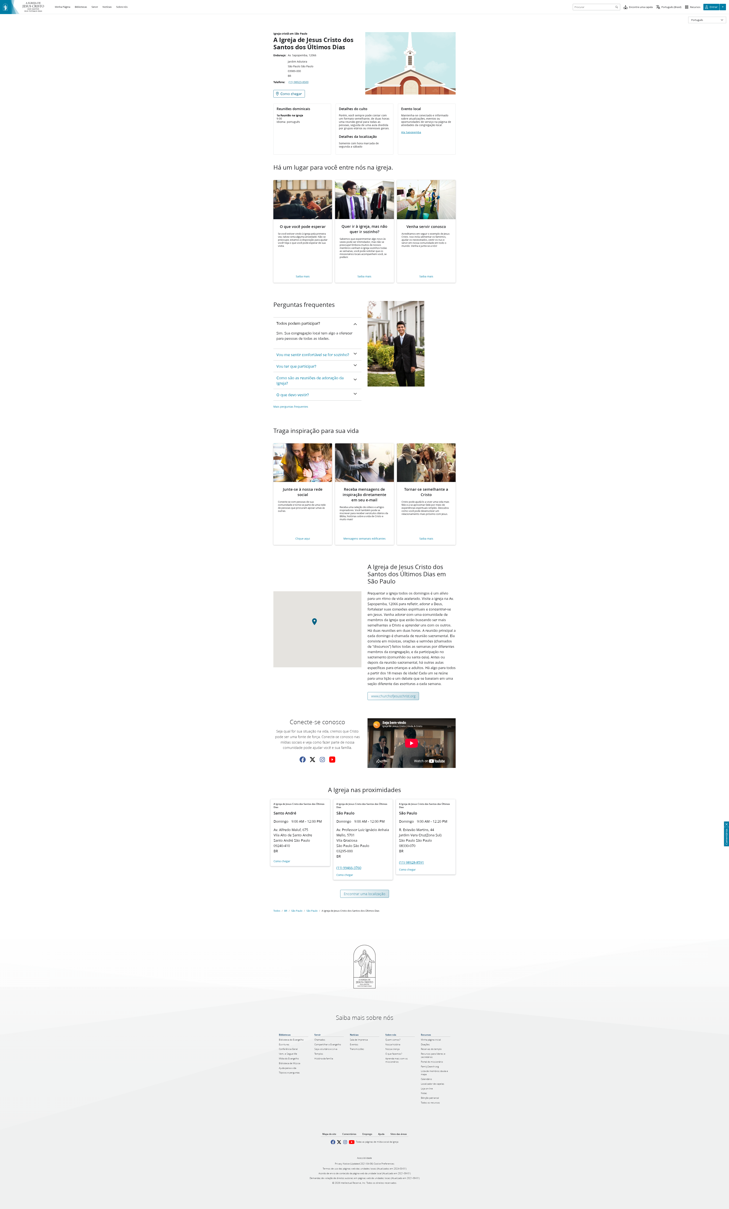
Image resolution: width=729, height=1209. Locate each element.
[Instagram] (322, 760)
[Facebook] (303, 760)
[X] (312, 760)
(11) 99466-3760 (348, 867)
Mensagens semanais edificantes (364, 538)
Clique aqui (302, 538)
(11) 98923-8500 (298, 82)
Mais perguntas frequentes (290, 406)
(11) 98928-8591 (411, 862)
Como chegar (282, 861)
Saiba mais (303, 276)
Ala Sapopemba (411, 132)
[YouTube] (332, 760)
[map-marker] (317, 623)
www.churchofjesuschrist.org (393, 696)
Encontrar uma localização (364, 893)
